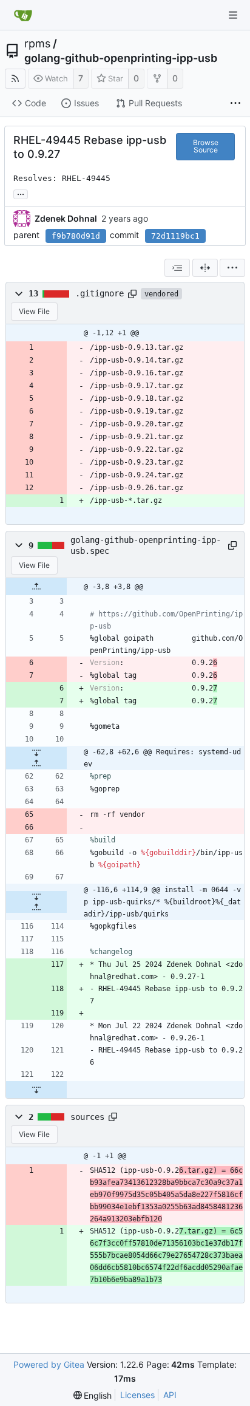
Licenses (137, 1395)
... (20, 193)
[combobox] (177, 268)
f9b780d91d (76, 236)
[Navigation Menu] (233, 15)
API (170, 1395)
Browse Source (205, 146)
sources (87, 1117)
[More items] (235, 104)
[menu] (232, 268)
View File (34, 311)
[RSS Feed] (15, 79)
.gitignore (99, 293)
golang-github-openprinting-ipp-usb (120, 58)
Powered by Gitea (48, 1364)
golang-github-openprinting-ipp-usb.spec (145, 545)
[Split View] (205, 268)
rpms (37, 44)
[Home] (23, 15)
